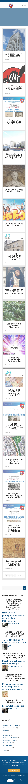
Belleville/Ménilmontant (9, 728)
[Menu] (25, 5)
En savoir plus (17, 780)
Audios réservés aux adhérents (11, 725)
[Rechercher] (21, 5)
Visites (5, 750)
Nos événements (7, 745)
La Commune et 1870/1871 (10, 737)
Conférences (6, 735)
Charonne (5, 733)
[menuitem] (21, 5)
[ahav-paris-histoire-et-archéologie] (11, 5)
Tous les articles (7, 747)
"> (13, 618)
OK (10, 780)
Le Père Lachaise (7, 742)
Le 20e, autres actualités (9, 740)
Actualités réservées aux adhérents (12, 723)
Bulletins (5, 730)
